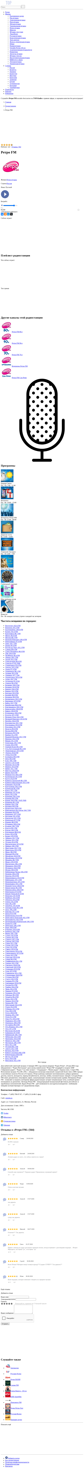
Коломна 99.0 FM (11, 806)
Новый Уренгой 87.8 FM (14, 894)
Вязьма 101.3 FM (11, 741)
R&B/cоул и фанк (16, 60)
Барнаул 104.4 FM (11, 689)
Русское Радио (15, 1374)
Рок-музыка (14, 18)
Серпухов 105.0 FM (12, 957)
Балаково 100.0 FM (12, 685)
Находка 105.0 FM (12, 876)
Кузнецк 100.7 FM (12, 826)
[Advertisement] (42, 128)
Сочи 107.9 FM (11, 971)
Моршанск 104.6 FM (13, 866)
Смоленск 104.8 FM (12, 965)
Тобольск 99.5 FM (12, 995)
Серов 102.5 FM (11, 955)
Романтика (14, 52)
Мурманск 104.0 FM (12, 868)
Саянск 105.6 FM (11, 949)
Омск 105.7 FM (11, 643)
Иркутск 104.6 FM (12, 771)
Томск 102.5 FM (11, 999)
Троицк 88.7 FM (11, 1003)
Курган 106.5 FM (11, 830)
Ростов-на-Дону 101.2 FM (14, 647)
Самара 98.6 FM (11, 649)
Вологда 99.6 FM (11, 729)
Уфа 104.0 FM (10, 653)
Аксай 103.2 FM (11, 659)
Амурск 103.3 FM (11, 667)
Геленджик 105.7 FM (13, 743)
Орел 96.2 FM (10, 904)
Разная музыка (15, 46)
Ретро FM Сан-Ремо (19, 378)
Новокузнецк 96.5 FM (13, 888)
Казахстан (13, 74)
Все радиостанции (12, 1460)
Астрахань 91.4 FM (12, 681)
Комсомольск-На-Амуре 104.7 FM (18, 810)
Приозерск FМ (15, 1402)
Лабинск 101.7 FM (12, 838)
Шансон (13, 30)
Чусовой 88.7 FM (11, 1047)
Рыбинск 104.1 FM (12, 931)
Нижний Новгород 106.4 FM (16, 640)
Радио (7, 12)
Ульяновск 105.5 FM (12, 1021)
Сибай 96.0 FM (11, 959)
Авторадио (14, 1368)
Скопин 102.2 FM (11, 963)
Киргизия (13, 78)
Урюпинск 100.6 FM (12, 1023)
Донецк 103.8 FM (11, 753)
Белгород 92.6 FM (12, 693)
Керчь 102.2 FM (11, 794)
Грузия (12, 82)
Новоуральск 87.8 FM (13, 892)
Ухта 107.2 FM (10, 1029)
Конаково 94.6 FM (12, 812)
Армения (13, 80)
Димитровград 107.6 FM (14, 751)
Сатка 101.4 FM (11, 947)
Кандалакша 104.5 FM (13, 786)
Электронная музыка (17, 20)
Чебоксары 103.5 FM (13, 1037)
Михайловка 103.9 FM (13, 858)
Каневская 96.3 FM (12, 788)
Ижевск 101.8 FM (11, 767)
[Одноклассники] (5, 214)
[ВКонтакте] (2, 214)
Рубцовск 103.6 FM (12, 929)
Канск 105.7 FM (11, 790)
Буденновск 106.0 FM (13, 713)
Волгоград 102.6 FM (12, 626)
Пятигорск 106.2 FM (13, 925)
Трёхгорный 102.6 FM (13, 1005)
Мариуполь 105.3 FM (13, 850)
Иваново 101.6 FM (12, 765)
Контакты (9, 1466)
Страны (8, 66)
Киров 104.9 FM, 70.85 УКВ (15, 800)
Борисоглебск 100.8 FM (14, 709)
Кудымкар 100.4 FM (12, 824)
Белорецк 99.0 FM (12, 697)
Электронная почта (8, 1299)
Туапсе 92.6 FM (11, 1007)
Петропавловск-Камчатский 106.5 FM (19, 921)
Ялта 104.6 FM (10, 1058)
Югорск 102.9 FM (11, 1051)
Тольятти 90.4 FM (11, 997)
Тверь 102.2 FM (11, 989)
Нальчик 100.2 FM (12, 874)
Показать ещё (6, 1424)
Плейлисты (9, 89)
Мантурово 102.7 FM (13, 848)
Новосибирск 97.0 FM (13, 641)
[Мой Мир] (8, 214)
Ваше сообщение (7, 1313)
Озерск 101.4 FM (11, 902)
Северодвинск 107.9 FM (14, 953)
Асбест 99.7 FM (11, 679)
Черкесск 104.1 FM (12, 1041)
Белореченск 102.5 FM (13, 699)
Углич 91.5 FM (10, 1017)
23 (10, 1282)
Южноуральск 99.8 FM (13, 1055)
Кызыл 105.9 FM (11, 836)
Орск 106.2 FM (10, 910)
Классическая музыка (18, 38)
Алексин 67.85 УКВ (12, 663)
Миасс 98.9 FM (11, 852)
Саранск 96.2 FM (11, 937)
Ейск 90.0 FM (10, 759)
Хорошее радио (16, 1420)
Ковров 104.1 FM (11, 804)
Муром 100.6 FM (11, 870)
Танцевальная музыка (18, 26)
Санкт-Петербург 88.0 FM (15, 651)
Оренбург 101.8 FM (12, 906)
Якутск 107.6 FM (11, 1057)
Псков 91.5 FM (10, 923)
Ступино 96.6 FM (11, 977)
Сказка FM (14, 1385)
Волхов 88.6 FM (11, 731)
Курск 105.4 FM (11, 834)
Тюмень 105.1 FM (11, 1015)
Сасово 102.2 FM (11, 945)
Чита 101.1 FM (10, 1045)
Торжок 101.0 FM (11, 1001)
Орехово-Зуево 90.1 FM (14, 908)
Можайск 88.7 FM (12, 860)
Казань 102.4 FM (11, 632)
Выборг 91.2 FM (11, 735)
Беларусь (13, 70)
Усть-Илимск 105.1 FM (13, 1027)
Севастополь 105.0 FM (13, 951)
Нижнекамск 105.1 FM (13, 884)
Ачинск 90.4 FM (11, 683)
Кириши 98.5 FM (11, 798)
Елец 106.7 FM (10, 761)
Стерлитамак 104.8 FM (13, 975)
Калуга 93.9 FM (11, 779)
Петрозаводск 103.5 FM (14, 919)
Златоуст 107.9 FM (12, 763)
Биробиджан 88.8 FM (13, 705)
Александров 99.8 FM (13, 661)
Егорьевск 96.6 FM (12, 757)
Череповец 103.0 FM (13, 1039)
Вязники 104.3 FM (12, 739)
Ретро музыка (15, 28)
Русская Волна (15, 1414)
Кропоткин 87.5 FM (12, 820)
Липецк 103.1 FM (11, 840)
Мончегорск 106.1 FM (13, 864)
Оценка (4, 1301)
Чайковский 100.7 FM (13, 1035)
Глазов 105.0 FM (11, 745)
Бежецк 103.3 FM (11, 691)
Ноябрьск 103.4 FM (12, 898)
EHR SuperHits (15, 1397)
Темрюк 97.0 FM (11, 991)
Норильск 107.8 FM (12, 896)
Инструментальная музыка (20, 58)
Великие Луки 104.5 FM (14, 717)
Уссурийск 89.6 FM (12, 1025)
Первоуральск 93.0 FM (13, 916)
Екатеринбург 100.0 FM (14, 630)
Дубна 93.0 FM (10, 755)
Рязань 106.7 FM (11, 933)
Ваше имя (4, 1297)
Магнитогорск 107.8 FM (14, 844)
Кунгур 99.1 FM (11, 828)
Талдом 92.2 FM (11, 985)
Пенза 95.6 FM (10, 914)
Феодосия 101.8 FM (12, 1031)
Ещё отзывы (5, 1289)
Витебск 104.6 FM (12, 721)
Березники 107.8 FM (12, 701)
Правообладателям (12, 1464)
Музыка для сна (16, 56)
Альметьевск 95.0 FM (13, 665)
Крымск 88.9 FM (11, 822)
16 (10, 1252)
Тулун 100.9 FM (11, 1013)
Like (81, 210)
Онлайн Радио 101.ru (17, 48)
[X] (11, 214)
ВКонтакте (8, 1117)
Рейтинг (8, 91)
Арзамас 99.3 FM (11, 673)
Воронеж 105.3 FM (12, 628)
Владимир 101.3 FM (12, 727)
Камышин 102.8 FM (12, 784)
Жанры (8, 14)
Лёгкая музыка (15, 24)
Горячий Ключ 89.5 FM (14, 747)
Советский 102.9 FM (13, 967)
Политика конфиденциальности (17, 1462)
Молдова (13, 76)
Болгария (13, 85)
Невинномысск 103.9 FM (14, 878)
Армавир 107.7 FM (12, 675)
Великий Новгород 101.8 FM (16, 719)
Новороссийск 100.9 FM (14, 890)
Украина (13, 72)
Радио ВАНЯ (15, 1379)
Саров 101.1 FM (11, 943)
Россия (12, 68)
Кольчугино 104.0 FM (13, 808)
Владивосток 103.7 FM (13, 723)
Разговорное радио (17, 16)
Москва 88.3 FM (11, 638)
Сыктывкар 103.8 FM (13, 983)
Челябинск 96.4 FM (12, 655)
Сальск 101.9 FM (11, 935)
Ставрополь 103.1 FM (13, 973)
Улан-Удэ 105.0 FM (12, 1019)
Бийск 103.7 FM (11, 703)
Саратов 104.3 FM (12, 941)
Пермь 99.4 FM (11, 645)
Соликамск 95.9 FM (12, 969)
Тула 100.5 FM (10, 1011)
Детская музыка (16, 62)
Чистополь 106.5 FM (13, 1043)
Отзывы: (16, 147)
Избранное (9, 93)
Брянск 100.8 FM (11, 711)
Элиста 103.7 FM (11, 1049)
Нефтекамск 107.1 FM (13, 880)
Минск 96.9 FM (11, 636)
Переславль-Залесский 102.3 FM (17, 918)
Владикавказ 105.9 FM (13, 725)
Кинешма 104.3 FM (12, 796)
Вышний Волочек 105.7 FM (15, 737)
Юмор (12, 44)
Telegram (7, 1125)
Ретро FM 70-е (17, 355)
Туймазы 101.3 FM (12, 1009)
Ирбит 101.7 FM (11, 769)
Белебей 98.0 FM (11, 695)
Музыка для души (16, 32)
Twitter (6, 1113)
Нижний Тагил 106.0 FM (14, 886)
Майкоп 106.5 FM (11, 846)
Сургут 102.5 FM (11, 979)
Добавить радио (14, 1458)
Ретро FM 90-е (17, 343)
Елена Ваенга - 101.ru (18, 1391)
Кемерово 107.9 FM (12, 792)
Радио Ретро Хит (16, 1408)
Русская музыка (15, 36)
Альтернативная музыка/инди (21, 50)
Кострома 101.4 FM (12, 816)
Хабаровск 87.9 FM (12, 1033)
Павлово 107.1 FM (12, 912)
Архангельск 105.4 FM (13, 677)
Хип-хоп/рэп (14, 40)
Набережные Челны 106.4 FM (16, 872)
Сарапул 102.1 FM (12, 939)
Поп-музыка (14, 22)
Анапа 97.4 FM (11, 669)
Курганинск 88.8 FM (13, 832)
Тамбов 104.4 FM (11, 987)
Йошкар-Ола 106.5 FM (13, 775)
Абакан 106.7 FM (11, 657)
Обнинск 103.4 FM (12, 900)
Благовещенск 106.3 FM (14, 707)
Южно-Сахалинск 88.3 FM (15, 1053)
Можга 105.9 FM (11, 862)
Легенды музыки (16, 54)
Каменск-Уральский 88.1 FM (16, 780)
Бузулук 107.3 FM (11, 715)
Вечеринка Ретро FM (20, 366)
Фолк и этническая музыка (20, 42)
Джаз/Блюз (14, 34)
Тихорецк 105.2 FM (12, 993)
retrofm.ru (8, 1098)
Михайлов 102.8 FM (12, 856)
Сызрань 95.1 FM (11, 981)
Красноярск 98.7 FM (12, 634)
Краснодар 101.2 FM (13, 818)
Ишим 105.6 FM (11, 773)
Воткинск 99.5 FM (12, 733)
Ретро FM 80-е (17, 332)
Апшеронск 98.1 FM (12, 671)
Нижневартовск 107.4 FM (14, 882)
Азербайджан (15, 87)
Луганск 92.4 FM (11, 842)
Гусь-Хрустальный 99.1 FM (15, 749)
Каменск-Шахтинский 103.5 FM (17, 782)
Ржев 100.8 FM (10, 927)
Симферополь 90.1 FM (13, 961)
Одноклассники (9, 1121)
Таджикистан (15, 84)
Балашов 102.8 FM (12, 687)
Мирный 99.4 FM (11, 854)
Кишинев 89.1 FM (12, 802)
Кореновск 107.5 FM (13, 814)
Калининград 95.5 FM (13, 777)
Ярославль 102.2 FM (12, 1060)
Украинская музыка (17, 64)
